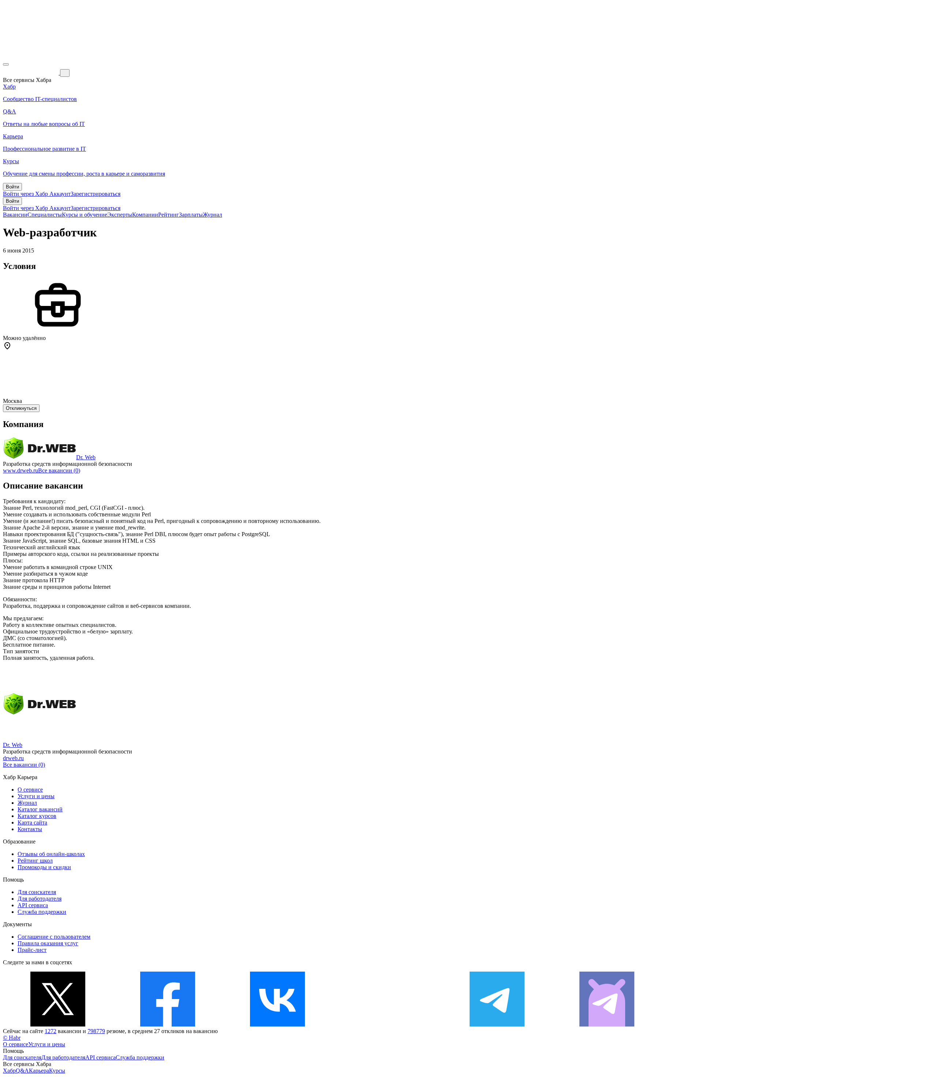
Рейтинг (168, 215)
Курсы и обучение (84, 215)
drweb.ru (13, 758)
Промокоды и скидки (44, 867)
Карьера (39, 1070)
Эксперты (119, 215)
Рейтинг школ (35, 860)
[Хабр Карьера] (31, 73)
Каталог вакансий (40, 809)
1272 (50, 1031)
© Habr (11, 1038)
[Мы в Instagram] (387, 1024)
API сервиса (33, 905)
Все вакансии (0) (59, 470)
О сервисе (30, 789)
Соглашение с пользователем (54, 937)
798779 (96, 1031)
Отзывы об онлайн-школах (51, 854)
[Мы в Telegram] (497, 1024)
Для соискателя (37, 892)
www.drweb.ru (20, 470)
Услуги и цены (36, 796)
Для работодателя (39, 898)
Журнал (212, 215)
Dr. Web (86, 457)
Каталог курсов (37, 816)
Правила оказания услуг (48, 943)
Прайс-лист (32, 950)
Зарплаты (191, 215)
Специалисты (44, 215)
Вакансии (15, 215)
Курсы (57, 1070)
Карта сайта (32, 822)
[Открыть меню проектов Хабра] (6, 64)
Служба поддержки (42, 912)
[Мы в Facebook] (168, 1024)
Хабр (9, 1070)
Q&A (22, 1070)
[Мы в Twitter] (58, 1024)
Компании (145, 215)
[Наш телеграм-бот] (607, 1024)
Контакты (30, 829)
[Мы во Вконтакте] (277, 1024)
